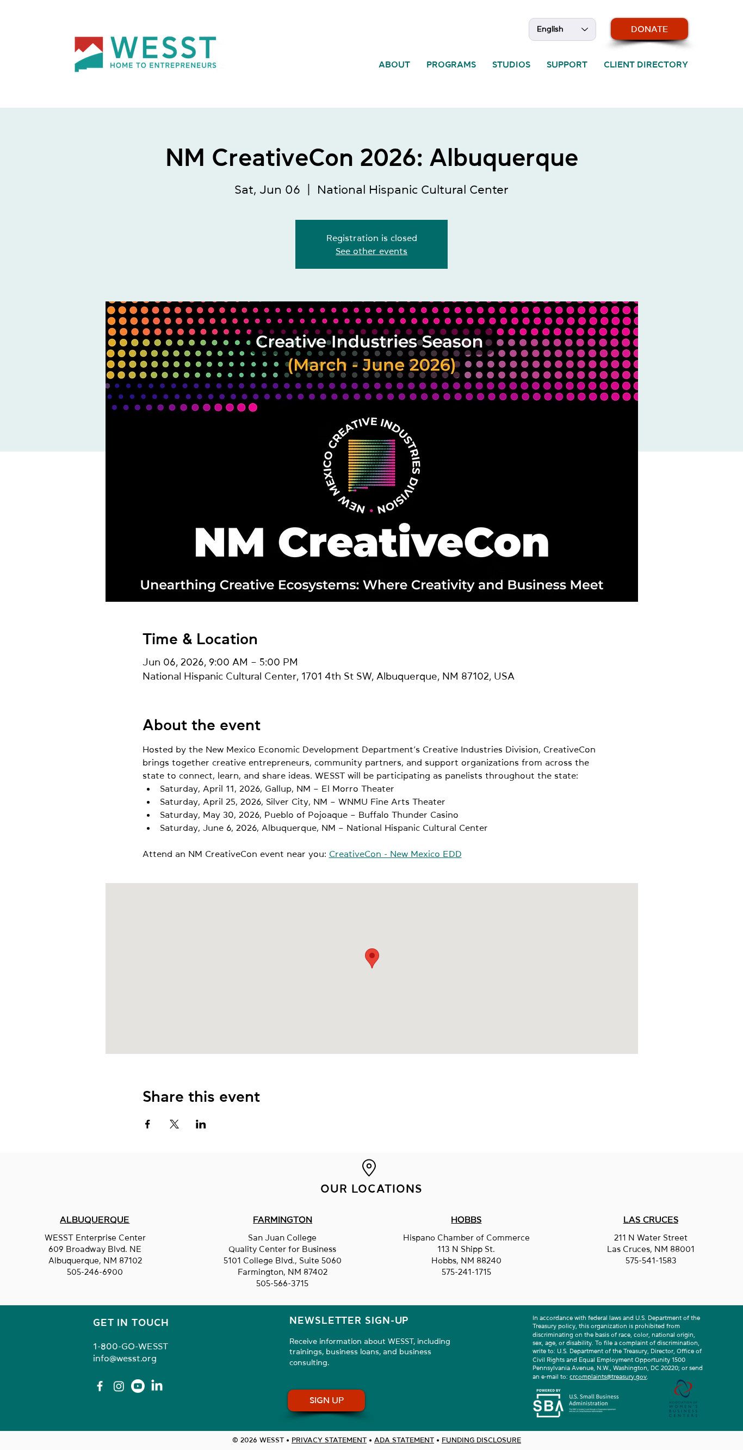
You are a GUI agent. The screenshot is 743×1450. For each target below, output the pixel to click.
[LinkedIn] (157, 1386)
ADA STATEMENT (404, 1439)
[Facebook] (100, 1386)
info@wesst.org (125, 1358)
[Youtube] (138, 1386)
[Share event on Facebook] (148, 1124)
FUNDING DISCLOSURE (481, 1439)
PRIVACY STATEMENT (329, 1439)
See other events (371, 250)
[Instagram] (119, 1386)
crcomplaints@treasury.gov (608, 1377)
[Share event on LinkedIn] (201, 1124)
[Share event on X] (174, 1124)
